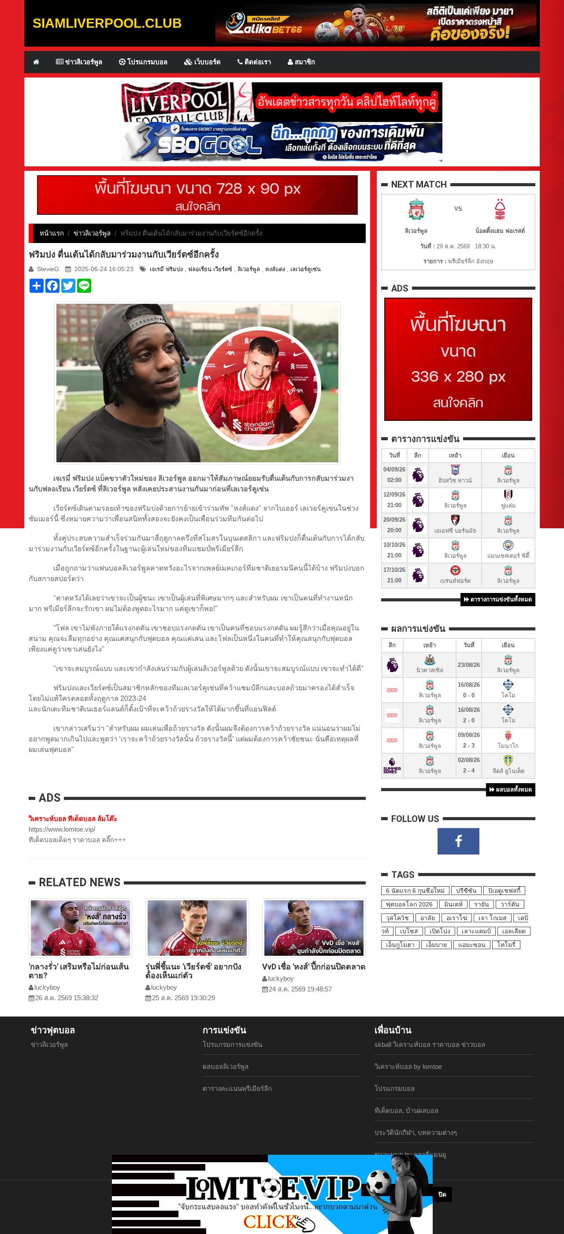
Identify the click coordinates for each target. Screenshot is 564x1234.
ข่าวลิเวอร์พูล (82, 62)
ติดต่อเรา (257, 62)
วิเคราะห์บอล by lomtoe (408, 1066)
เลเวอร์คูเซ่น (305, 269)
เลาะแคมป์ (476, 931)
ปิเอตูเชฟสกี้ (504, 890)
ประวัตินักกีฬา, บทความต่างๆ (416, 1132)
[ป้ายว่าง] (197, 194)
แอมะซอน (472, 944)
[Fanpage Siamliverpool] (458, 841)
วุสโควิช (397, 917)
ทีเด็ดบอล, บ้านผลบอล (406, 1110)
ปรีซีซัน (466, 890)
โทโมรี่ (506, 944)
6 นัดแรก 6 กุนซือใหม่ (415, 890)
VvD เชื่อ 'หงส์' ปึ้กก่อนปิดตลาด (314, 966)
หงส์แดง (275, 269)
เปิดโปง (440, 931)
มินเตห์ (453, 904)
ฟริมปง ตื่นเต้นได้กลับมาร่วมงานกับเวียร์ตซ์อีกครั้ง (124, 254)
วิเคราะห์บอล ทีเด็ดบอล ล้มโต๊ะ (73, 818)
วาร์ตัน (510, 904)
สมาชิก (304, 62)
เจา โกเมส (493, 917)
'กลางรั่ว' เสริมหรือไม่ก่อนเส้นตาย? (79, 971)
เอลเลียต (514, 931)
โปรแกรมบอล (146, 62)
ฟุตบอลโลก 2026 (409, 904)
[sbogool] (282, 141)
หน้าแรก (52, 233)
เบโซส (409, 931)
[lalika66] (375, 22)
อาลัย (427, 917)
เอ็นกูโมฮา (400, 944)
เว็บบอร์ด (207, 62)
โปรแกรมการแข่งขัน (232, 1044)
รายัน (481, 904)
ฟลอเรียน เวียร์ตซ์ (210, 269)
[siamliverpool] (282, 101)
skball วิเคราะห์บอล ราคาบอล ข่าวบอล (430, 1044)
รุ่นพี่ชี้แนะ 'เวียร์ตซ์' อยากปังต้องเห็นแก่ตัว (193, 971)
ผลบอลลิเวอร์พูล (226, 1066)
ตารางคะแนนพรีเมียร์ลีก (237, 1088)
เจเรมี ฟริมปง (166, 269)
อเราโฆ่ (456, 917)
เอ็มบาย (436, 944)
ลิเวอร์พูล (248, 269)
